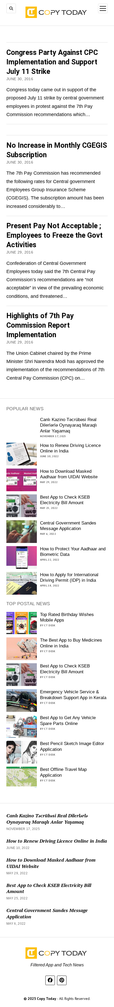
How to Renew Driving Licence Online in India (70, 448)
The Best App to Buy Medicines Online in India (71, 643)
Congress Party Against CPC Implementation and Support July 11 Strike (52, 62)
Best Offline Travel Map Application (63, 772)
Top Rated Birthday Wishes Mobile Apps (67, 617)
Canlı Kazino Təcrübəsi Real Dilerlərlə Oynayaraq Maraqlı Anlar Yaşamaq (68, 425)
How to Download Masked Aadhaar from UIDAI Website (69, 474)
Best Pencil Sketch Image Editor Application (72, 746)
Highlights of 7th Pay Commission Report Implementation (40, 325)
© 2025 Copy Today (40, 998)
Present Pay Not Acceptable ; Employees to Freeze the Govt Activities (54, 235)
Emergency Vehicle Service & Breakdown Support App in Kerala (73, 694)
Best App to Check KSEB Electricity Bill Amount (65, 500)
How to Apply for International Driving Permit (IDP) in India (69, 577)
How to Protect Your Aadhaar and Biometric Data (73, 551)
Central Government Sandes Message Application (68, 526)
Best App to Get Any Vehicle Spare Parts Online (68, 720)
